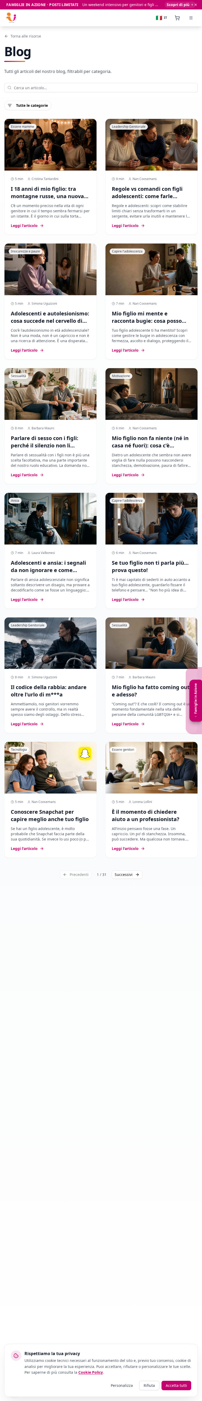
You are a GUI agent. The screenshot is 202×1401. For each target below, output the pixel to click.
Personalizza (122, 1385)
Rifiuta (149, 1385)
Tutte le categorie (32, 105)
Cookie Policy (90, 1372)
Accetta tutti (176, 1385)
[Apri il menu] (191, 18)
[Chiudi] (196, 5)
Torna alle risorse (26, 36)
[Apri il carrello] (177, 18)
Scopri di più (178, 4)
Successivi (124, 874)
